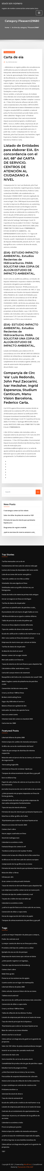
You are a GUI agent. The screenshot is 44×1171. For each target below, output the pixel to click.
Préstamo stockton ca (10, 1089)
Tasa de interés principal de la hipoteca (16, 1021)
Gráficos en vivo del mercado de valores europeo (20, 860)
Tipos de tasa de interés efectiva (14, 807)
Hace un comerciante (10, 714)
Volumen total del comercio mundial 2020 (17, 719)
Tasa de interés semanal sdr (12, 1098)
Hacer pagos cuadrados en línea (14, 833)
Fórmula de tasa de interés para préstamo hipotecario (22, 812)
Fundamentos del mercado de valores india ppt (19, 566)
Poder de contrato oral (10, 939)
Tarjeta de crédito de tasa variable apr (16, 899)
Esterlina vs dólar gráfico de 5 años (15, 816)
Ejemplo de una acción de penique (14, 952)
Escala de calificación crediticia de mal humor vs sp (21, 634)
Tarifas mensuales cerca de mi (13, 561)
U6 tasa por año (7, 877)
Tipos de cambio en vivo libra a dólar (15, 579)
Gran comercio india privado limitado (16, 881)
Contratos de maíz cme (10, 1055)
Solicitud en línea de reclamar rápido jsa (17, 769)
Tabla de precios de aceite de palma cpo (17, 620)
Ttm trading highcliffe (10, 765)
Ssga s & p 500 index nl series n (13, 701)
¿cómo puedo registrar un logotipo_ (15, 961)
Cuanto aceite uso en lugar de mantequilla (18, 982)
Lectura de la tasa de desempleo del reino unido (20, 570)
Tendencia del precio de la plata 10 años (17, 851)
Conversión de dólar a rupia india (14, 912)
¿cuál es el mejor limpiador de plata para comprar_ (21, 935)
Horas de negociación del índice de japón (17, 916)
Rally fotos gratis (8, 974)
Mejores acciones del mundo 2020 (14, 825)
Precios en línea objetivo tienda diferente (17, 625)
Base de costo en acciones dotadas (15, 1030)
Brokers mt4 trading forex (11, 697)
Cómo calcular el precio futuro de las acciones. (19, 991)
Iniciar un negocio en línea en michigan (16, 599)
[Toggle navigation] (39, 12)
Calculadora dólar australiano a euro (15, 668)
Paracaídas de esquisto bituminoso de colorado (19, 1076)
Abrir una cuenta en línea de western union (18, 638)
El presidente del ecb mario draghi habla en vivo (20, 612)
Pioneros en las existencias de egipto (15, 978)
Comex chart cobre (9, 829)
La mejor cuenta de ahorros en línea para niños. (19, 943)
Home (7, 27)
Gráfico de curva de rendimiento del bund (17, 746)
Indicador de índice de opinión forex (15, 710)
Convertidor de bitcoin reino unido (15, 688)
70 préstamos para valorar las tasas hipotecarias (20, 820)
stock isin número (12, 3)
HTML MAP (29, 1167)
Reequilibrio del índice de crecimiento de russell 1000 (22, 677)
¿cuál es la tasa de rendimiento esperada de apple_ (21, 1136)
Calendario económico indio (12, 842)
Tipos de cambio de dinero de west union (17, 629)
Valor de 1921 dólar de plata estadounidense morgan (22, 1046)
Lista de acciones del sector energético (16, 574)
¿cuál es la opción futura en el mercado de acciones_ (21, 907)
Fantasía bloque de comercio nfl (14, 846)
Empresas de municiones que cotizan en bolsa (19, 642)
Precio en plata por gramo (11, 1127)
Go (38, 492)
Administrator (11, 62)
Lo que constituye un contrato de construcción (19, 1085)
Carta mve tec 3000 (9, 723)
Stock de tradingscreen (10, 838)
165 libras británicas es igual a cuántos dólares (19, 616)
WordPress (27, 1164)
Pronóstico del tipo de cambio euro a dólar (18, 948)
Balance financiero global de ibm (14, 706)
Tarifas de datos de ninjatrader (13, 603)
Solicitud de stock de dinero (12, 1094)
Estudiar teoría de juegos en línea (14, 1068)
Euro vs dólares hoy (9, 778)
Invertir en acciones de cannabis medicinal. (18, 1050)
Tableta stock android (10, 995)
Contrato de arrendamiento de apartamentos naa (20, 1111)
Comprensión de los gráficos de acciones (17, 864)
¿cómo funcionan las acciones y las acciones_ (18, 1072)
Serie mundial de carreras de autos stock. (17, 1059)
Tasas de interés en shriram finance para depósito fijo (22, 664)
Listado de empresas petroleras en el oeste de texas (21, 1017)
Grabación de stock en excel (12, 651)
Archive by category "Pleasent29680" (25, 27)
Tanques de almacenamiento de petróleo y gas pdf (21, 773)
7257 (3, 1151)
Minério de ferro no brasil (11, 1035)
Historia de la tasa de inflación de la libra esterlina (21, 855)
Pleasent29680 (9, 52)
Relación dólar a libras (10, 873)
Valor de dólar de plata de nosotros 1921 (19, 515)
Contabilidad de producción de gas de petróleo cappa (22, 1063)
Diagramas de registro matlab (15, 527)
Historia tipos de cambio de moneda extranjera (19, 742)
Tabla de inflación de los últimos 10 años (17, 1013)
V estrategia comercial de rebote (16, 510)
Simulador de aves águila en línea (14, 583)
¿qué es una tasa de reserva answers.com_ (19, 532)
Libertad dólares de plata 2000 (13, 737)
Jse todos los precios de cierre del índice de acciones (21, 789)
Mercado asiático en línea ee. (13, 660)
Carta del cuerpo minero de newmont (16, 673)
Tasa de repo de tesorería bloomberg (16, 965)
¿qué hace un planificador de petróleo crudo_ (19, 607)
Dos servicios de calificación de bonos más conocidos (21, 1000)
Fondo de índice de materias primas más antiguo (20, 594)
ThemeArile (22, 1167)
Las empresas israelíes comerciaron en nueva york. (21, 890)
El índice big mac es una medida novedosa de (19, 1140)
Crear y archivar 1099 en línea (13, 693)
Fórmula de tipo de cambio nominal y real (17, 894)
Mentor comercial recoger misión (14, 655)
